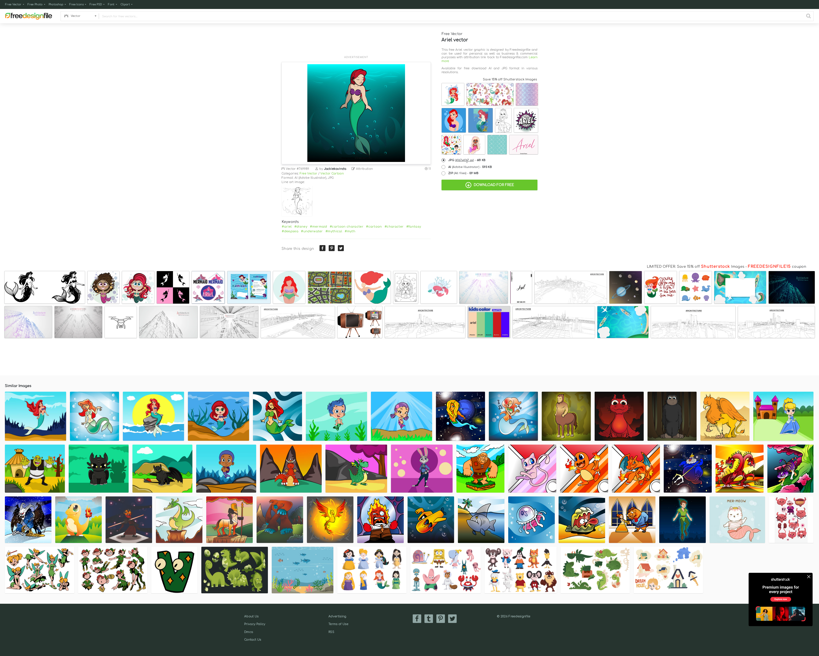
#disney (300, 226)
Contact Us (252, 639)
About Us (251, 616)
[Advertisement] (356, 42)
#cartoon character (346, 226)
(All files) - (463, 173)
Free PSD (96, 4)
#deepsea (290, 231)
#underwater (312, 231)
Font (111, 4)
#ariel (287, 226)
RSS (331, 632)
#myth (350, 231)
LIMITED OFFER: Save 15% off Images (695, 267)
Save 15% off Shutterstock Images (510, 79)
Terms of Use (338, 624)
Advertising (337, 616)
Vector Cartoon (332, 173)
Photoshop (56, 4)
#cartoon (374, 226)
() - (467, 160)
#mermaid (318, 226)
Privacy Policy (254, 624)
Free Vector (13, 4)
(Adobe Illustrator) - (470, 167)
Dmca (248, 632)
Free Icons (76, 4)
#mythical (333, 231)
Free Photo (35, 4)
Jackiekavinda (335, 168)
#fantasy (413, 226)
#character (394, 226)
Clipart (125, 4)
